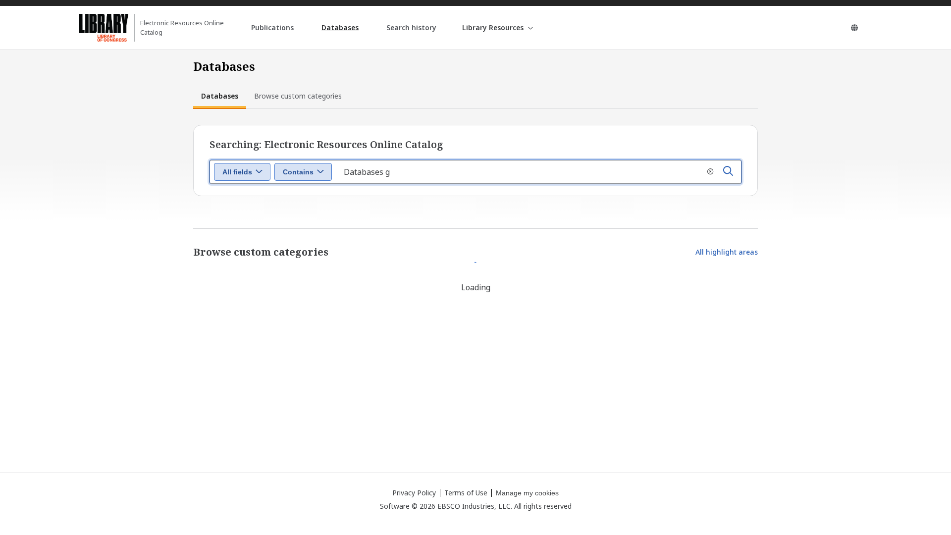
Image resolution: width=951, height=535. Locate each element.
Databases (219, 96)
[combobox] (242, 172)
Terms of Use (465, 492)
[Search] (728, 172)
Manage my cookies (527, 493)
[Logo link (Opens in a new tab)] (103, 28)
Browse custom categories (298, 96)
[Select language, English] (854, 28)
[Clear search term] (710, 172)
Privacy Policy (414, 492)
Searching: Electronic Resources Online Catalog (326, 144)
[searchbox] (538, 172)
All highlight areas (726, 252)
